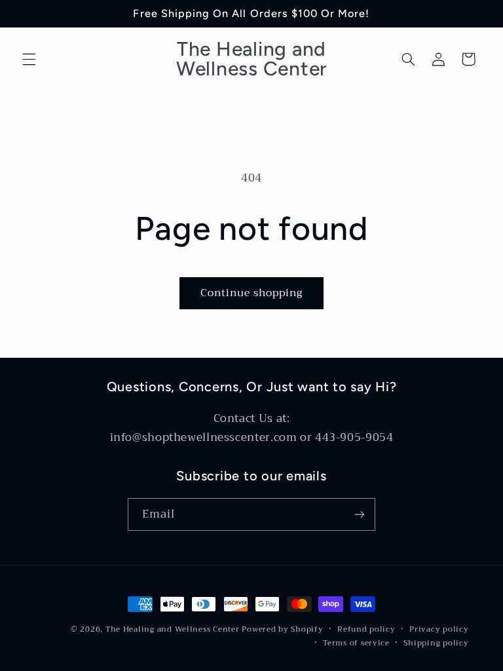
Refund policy (366, 629)
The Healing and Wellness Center (172, 629)
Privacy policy (438, 629)
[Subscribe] (360, 514)
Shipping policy (435, 643)
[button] (29, 59)
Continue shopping (251, 292)
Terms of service (356, 643)
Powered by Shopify (282, 629)
